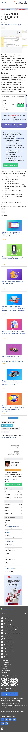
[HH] (10, 719)
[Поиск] (6, 2)
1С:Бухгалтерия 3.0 (10, 546)
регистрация (5, 437)
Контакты (4, 672)
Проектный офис (9, 642)
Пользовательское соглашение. (10, 705)
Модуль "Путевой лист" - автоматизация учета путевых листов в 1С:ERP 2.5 (12, 382)
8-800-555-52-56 (7, 688)
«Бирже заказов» (19, 138)
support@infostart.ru (8, 690)
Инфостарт (4, 204)
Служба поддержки (10, 676)
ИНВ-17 (3, 208)
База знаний (8, 621)
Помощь (4, 668)
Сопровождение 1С (10, 630)
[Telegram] (2, 719)
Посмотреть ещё (13, 417)
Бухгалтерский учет (10, 568)
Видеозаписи (8, 648)
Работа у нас (5, 670)
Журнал (6, 618)
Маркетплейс (8, 639)
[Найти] (25, 613)
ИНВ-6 (24, 206)
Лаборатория (8, 624)
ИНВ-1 (14, 206)
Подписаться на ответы (8, 422)
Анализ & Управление (11, 627)
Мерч (5, 657)
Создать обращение (10, 694)
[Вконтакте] (6, 719)
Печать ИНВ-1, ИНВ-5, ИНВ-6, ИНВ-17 (10, 17)
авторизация (13, 437)
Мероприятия (8, 645)
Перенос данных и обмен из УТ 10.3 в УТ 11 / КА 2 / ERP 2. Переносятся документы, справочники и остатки (14, 308)
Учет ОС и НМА (9, 526)
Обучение (7, 636)
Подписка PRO (6, 664)
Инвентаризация (7, 206)
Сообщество (5, 662)
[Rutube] (6, 724)
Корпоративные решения (12, 633)
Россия (7, 555)
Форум (6, 654)
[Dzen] (14, 719)
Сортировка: (10, 428)
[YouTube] (2, 724)
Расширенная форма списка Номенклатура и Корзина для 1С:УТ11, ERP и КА (11, 233)
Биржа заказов (9, 651)
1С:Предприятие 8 (9, 541)
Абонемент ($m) (9, 573)
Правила (4, 666)
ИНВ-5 (19, 206)
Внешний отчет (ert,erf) (11, 537)
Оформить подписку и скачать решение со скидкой (14, 125)
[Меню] (2, 2)
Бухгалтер (7, 532)
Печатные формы (16, 528)
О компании (5, 660)
